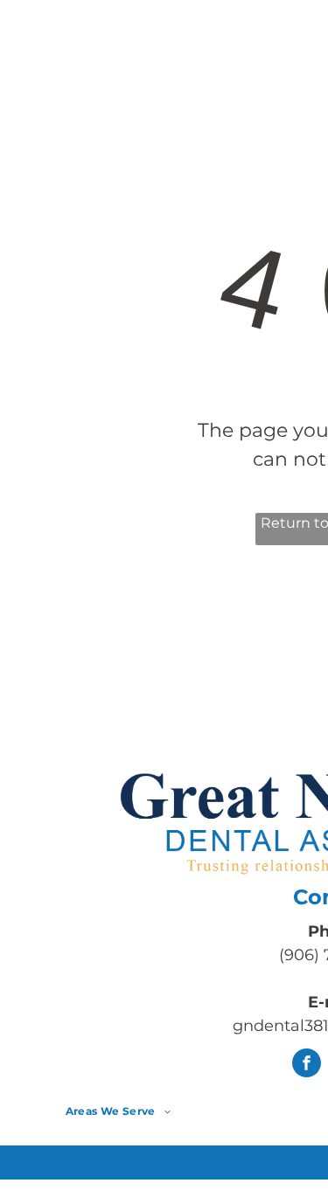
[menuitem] (198, 51)
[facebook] (306, 1065)
